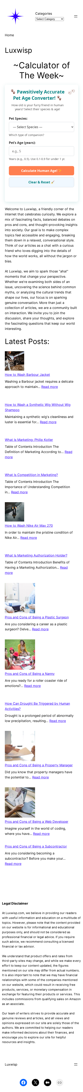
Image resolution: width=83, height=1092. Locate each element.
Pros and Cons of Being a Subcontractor (36, 846)
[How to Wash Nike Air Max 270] (14, 512)
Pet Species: (18, 118)
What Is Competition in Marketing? (31, 475)
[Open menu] (75, 16)
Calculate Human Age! (39, 170)
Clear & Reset (39, 182)
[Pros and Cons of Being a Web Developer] (20, 803)
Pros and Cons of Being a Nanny (30, 674)
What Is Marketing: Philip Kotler (29, 440)
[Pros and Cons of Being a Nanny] (20, 655)
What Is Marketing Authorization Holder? (36, 555)
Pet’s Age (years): (22, 142)
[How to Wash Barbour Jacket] (14, 361)
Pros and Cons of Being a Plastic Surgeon (37, 617)
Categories (43, 13)
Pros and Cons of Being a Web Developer (36, 822)
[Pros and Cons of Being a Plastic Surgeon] (20, 599)
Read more (49, 387)
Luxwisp (11, 1064)
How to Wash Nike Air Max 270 (29, 526)
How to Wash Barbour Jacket (27, 375)
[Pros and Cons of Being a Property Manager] (20, 747)
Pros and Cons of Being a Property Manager (39, 765)
